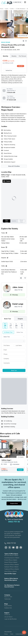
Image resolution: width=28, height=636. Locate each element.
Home (1, 8)
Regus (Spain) (5, 42)
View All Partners (9, 587)
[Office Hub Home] (6, 2)
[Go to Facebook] (20, 547)
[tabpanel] (14, 63)
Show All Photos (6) (22, 35)
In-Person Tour (8, 332)
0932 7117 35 (18, 290)
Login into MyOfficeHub (10, 619)
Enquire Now (14, 503)
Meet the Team (8, 596)
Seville (12, 8)
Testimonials (7, 599)
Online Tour (20, 332)
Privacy (6, 634)
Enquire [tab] (20, 319)
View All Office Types (10, 573)
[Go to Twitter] (9, 547)
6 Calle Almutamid (20, 8)
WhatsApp (15, 294)
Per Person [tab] (22, 56)
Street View (21, 221)
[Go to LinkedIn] (17, 547)
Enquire (20, 469)
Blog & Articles (8, 605)
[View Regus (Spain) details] (3, 35)
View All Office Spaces (10, 580)
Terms (11, 634)
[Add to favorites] (25, 278)
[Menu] (25, 2)
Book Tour (14, 370)
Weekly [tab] (14, 56)
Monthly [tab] (5, 56)
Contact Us (7, 614)
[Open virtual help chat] (24, 632)
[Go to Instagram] (5, 547)
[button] (14, 24)
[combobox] (14, 336)
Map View (6, 221)
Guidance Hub (8, 608)
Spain (6, 8)
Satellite (14, 221)
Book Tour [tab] (7, 319)
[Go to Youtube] (13, 547)
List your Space (8, 616)
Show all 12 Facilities (14, 166)
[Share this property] (21, 278)
